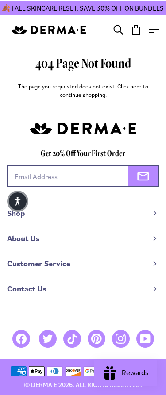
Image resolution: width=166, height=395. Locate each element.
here (136, 86)
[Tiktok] (72, 339)
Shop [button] (16, 213)
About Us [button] (23, 238)
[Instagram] (121, 339)
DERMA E (44, 385)
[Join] (143, 176)
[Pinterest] (96, 339)
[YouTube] (145, 339)
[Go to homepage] (48, 29)
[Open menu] (150, 29)
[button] (17, 201)
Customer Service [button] (38, 263)
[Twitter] (48, 339)
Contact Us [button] (26, 289)
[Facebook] (21, 339)
